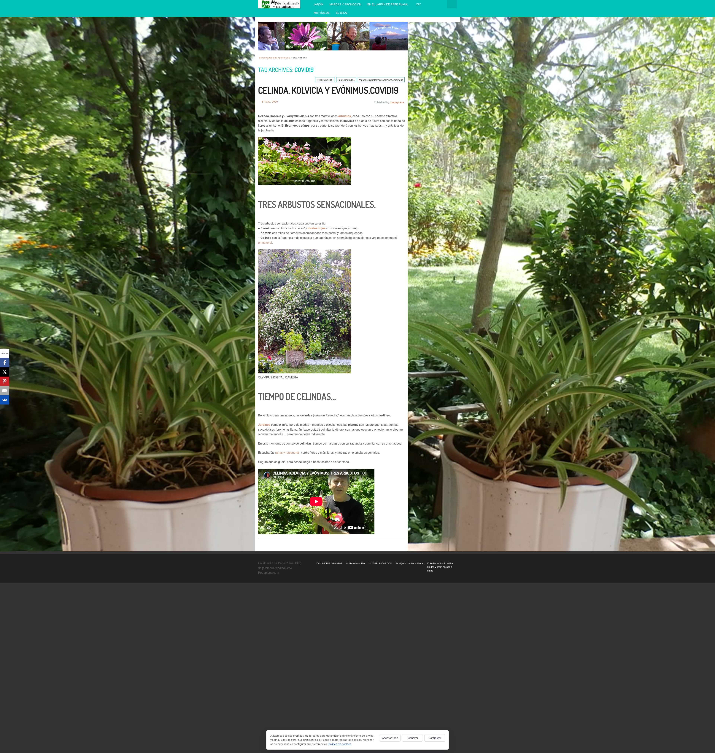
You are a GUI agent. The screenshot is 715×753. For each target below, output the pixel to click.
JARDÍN (318, 4)
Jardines (264, 424)
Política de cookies (355, 563)
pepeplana (397, 102)
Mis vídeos (322, 13)
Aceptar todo (390, 737)
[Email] (4, 390)
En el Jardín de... (346, 79)
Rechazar (412, 737)
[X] (4, 372)
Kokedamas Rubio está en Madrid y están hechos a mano (440, 567)
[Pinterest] (4, 381)
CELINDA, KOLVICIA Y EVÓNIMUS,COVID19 (328, 90)
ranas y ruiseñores (287, 452)
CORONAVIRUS (325, 79)
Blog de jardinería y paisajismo (274, 57)
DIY (418, 4)
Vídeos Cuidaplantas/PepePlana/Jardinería (381, 79)
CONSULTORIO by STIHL (330, 563)
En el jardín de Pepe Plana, (388, 4)
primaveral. (265, 242)
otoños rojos (317, 228)
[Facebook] (4, 362)
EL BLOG (341, 13)
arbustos (344, 116)
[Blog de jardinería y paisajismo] (279, 4)
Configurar (434, 737)
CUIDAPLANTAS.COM (380, 563)
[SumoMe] (4, 400)
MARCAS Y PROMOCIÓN (345, 4)
